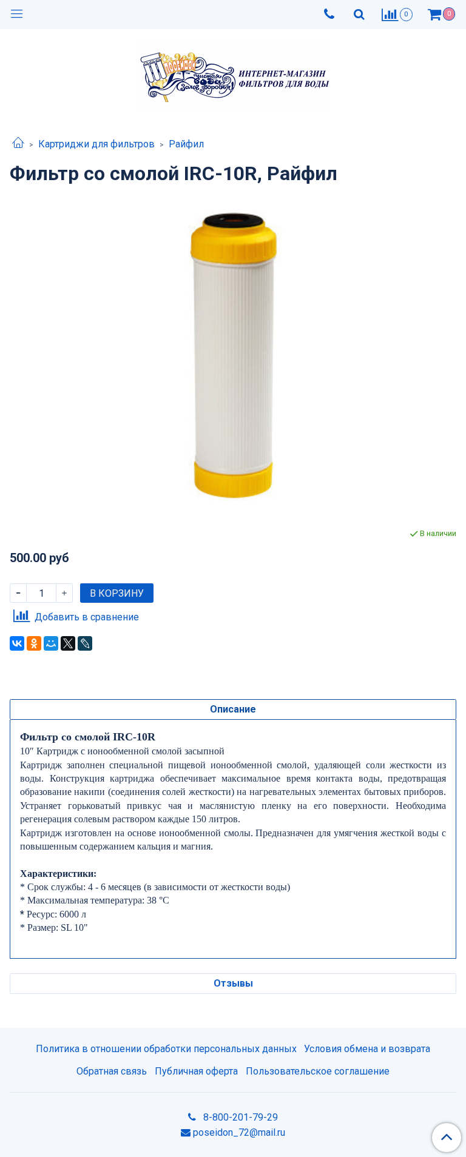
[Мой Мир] (51, 643)
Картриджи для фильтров (96, 144)
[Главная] (18, 144)
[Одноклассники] (34, 643)
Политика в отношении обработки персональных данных (166, 1049)
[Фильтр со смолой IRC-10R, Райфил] (233, 355)
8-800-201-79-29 (239, 1117)
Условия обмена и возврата (367, 1049)
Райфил (186, 144)
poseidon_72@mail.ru (239, 1132)
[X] (68, 643)
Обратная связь (111, 1071)
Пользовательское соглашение (318, 1071)
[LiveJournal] (85, 643)
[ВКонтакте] (17, 643)
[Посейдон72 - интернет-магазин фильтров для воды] (233, 72)
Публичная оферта (196, 1071)
